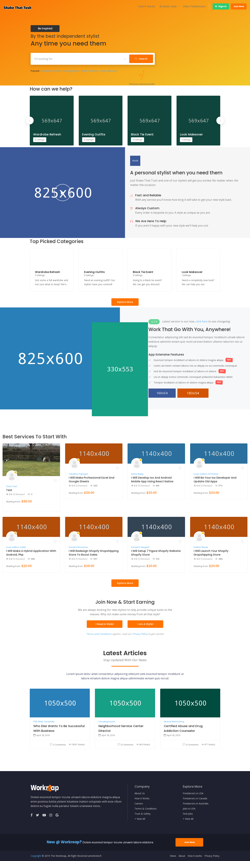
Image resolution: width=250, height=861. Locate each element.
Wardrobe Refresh (51, 70)
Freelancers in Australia (195, 803)
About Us (140, 793)
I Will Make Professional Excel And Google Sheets (91, 479)
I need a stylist (105, 624)
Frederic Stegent (140, 547)
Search (143, 59)
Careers (139, 803)
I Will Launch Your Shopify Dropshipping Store (211, 553)
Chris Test (11, 486)
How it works (146, 6)
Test (9, 490)
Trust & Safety (143, 813)
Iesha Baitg (137, 474)
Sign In (222, 6)
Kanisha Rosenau (78, 547)
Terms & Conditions (146, 808)
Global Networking (174, 721)
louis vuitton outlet (16, 547)
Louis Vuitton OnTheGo (206, 474)
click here (201, 321)
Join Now (238, 6)
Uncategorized (106, 721)
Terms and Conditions (99, 633)
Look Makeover (108, 70)
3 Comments (59, 744)
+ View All (140, 818)
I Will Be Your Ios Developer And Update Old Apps (215, 479)
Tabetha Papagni (78, 474)
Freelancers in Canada (195, 798)
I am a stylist (145, 624)
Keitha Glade (201, 547)
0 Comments (127, 744)
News (173, 856)
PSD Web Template (44, 721)
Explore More (125, 302)
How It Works (142, 798)
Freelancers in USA (193, 793)
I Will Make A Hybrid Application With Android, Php (31, 553)
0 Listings (40, 139)
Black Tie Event (89, 70)
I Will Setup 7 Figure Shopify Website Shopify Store (156, 553)
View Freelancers (194, 6)
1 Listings (186, 139)
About (182, 856)
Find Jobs (188, 813)
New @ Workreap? (64, 842)
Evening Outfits (71, 70)
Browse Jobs (168, 6)
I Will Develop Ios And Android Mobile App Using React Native (152, 479)
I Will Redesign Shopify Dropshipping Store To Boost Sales (94, 553)
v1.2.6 (154, 321)
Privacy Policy (140, 633)
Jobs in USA (189, 808)
